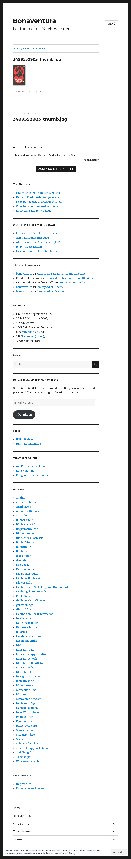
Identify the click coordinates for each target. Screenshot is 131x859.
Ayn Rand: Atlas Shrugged (32, 237)
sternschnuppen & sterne (32, 748)
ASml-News (23, 506)
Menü (111, 23)
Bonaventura (34, 21)
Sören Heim (23, 739)
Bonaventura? (22, 815)
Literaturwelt (24, 667)
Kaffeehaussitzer (27, 622)
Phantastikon (25, 716)
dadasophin (23, 555)
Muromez (22, 694)
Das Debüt (22, 564)
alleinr (20, 497)
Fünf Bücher (24, 596)
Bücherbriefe (24, 520)
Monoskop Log (26, 689)
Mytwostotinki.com (28, 698)
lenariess (22, 631)
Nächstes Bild (39, 48)
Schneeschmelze (27, 743)
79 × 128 (38, 91)
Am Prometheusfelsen (30, 466)
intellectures (24, 618)
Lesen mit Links (26, 640)
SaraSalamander (26, 730)
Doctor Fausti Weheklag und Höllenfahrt (42, 587)
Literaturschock (26, 658)
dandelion (22, 560)
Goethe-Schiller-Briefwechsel (35, 613)
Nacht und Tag (25, 703)
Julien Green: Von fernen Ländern (37, 233)
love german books (28, 676)
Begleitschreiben (27, 529)
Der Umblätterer (26, 569)
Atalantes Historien (28, 511)
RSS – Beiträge (25, 439)
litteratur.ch (24, 672)
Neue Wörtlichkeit (28, 712)
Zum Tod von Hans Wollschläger (37, 206)
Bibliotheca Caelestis (29, 537)
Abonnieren (24, 414)
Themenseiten (22, 831)
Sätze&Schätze (25, 734)
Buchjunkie (23, 546)
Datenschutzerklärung (30, 788)
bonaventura (24, 273)
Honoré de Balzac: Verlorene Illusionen (62, 273)
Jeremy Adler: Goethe (72, 282)
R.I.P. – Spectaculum (29, 246)
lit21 (18, 645)
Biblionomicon (25, 533)
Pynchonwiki (24, 721)
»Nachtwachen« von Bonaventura (38, 192)
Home (17, 807)
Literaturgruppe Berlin (31, 654)
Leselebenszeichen (28, 636)
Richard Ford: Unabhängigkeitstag (38, 197)
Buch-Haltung (25, 542)
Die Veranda (24, 582)
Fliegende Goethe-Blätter (32, 475)
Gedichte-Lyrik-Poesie (30, 600)
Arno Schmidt (22, 823)
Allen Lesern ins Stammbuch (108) (38, 242)
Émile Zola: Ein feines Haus (33, 210)
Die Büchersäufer (27, 573)
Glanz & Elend (25, 609)
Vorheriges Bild (21, 48)
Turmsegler (24, 757)
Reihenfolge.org (26, 725)
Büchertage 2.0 (25, 524)
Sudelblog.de (24, 752)
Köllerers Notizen (27, 627)
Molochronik (24, 685)
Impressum (23, 784)
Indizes (17, 839)
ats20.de (21, 515)
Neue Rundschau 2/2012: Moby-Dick (39, 201)
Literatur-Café (25, 649)
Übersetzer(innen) (32, 336)
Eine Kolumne (25, 470)
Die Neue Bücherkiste (30, 578)
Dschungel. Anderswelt (31, 591)
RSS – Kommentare (28, 443)
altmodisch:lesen (27, 502)
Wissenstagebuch (27, 761)
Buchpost (22, 551)
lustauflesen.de (26, 681)
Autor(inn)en (30, 331)
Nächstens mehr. (27, 707)
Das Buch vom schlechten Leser (36, 251)
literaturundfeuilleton (30, 663)
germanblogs (24, 605)
